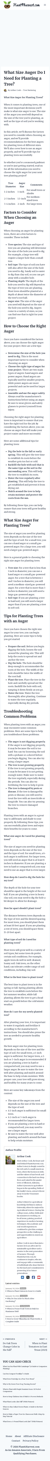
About (18, 1436)
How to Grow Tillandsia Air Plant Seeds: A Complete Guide (23, 1320)
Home (9, 1436)
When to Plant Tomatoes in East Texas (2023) (38, 1344)
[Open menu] (45, 5)
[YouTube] (39, 1277)
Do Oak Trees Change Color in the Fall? (11, 1344)
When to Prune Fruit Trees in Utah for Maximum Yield (22, 1310)
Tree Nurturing (29, 90)
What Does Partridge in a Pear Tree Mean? (18, 1379)
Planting (23, 1288)
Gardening (24, 1296)
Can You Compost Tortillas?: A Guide (16, 1374)
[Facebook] (33, 1277)
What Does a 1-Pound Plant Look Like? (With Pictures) (23, 1421)
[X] (28, 1277)
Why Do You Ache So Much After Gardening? (19, 1299)
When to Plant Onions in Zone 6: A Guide (24, 1291)
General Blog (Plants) (27, 1316)
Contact (16, 1440)
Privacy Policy (30, 1440)
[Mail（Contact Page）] (22, 1277)
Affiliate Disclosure (33, 1436)
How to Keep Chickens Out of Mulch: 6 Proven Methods (23, 1396)
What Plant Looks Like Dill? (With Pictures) (18, 1402)
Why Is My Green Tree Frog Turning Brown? (19, 1384)
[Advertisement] (25, 36)
